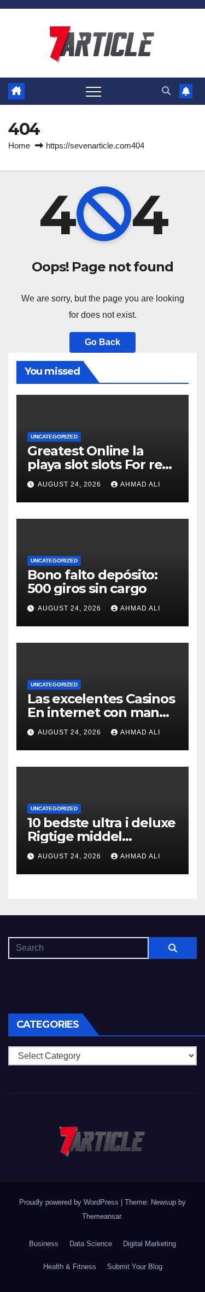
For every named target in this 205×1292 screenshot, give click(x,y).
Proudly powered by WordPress (70, 1202)
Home (19, 145)
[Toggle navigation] (93, 91)
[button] (166, 91)
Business (43, 1244)
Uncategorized (54, 437)
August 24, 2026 (70, 484)
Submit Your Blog (134, 1267)
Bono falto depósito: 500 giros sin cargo (92, 581)
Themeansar (101, 1216)
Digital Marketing (149, 1244)
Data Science (90, 1244)
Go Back (102, 342)
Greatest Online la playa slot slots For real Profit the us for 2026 (100, 464)
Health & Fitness (69, 1267)
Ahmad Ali (140, 484)
